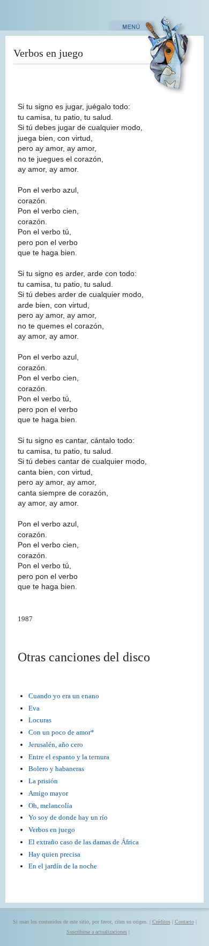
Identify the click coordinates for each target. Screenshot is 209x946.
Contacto (184, 922)
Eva (34, 708)
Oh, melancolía (50, 806)
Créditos (161, 922)
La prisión (43, 781)
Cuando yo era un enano (63, 696)
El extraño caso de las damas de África (83, 842)
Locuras (39, 720)
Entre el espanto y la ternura (68, 757)
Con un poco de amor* (61, 732)
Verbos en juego (51, 830)
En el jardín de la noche (62, 866)
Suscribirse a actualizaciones (96, 932)
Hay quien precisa (54, 854)
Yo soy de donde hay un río (68, 817)
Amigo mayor (48, 793)
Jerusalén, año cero (55, 745)
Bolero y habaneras (56, 769)
